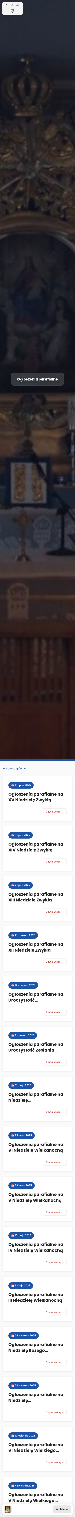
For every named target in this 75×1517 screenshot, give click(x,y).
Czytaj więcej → (55, 811)
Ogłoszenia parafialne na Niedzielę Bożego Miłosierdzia (35, 1350)
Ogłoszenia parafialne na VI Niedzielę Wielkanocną (35, 1147)
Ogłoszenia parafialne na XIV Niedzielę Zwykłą (35, 847)
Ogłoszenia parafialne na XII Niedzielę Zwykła (35, 947)
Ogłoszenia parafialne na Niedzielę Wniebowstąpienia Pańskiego (35, 1103)
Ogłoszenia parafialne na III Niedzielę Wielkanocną (35, 1297)
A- (7, 5)
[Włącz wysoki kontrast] (12, 11)
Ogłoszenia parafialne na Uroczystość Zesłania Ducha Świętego (35, 1050)
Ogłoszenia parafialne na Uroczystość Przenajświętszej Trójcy (35, 1000)
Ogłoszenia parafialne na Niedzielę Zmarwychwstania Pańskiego (35, 1403)
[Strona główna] (8, 1509)
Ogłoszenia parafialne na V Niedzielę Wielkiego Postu (35, 1500)
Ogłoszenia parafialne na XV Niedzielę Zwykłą (35, 797)
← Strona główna (14, 768)
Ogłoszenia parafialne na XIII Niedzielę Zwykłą (35, 897)
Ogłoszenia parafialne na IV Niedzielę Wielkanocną (35, 1247)
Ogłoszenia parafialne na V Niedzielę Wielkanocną (35, 1197)
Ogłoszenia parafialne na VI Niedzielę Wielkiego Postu (35, 1450)
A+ (17, 5)
